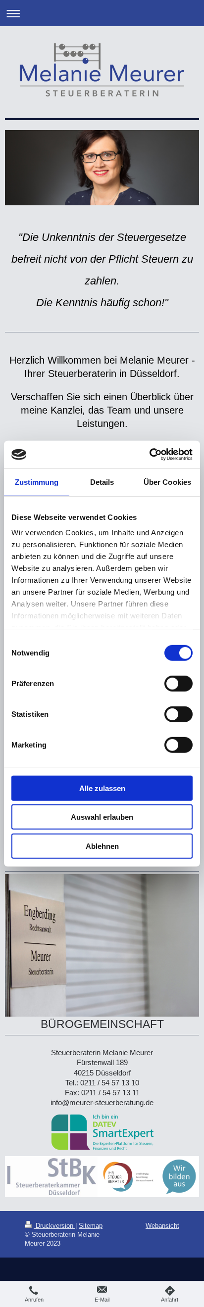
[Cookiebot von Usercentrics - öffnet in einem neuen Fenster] (149, 454)
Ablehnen (102, 845)
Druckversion (54, 1225)
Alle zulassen (102, 788)
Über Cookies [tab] (167, 481)
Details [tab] (102, 481)
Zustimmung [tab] (37, 481)
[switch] (178, 683)
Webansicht (162, 1225)
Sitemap (90, 1225)
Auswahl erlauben (102, 817)
